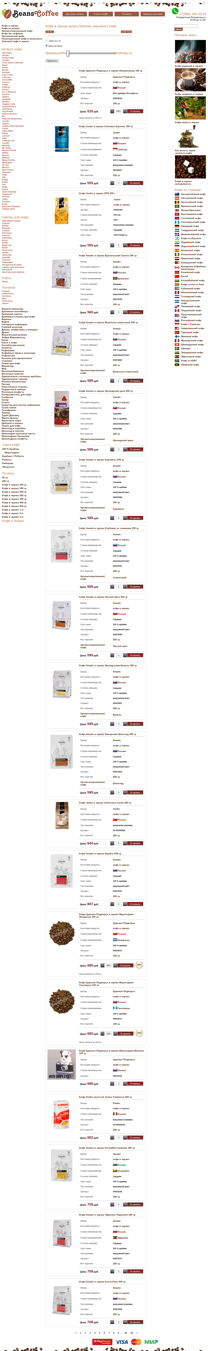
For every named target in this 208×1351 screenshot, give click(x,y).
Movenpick (7, 162)
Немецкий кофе (190, 226)
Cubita (5, 84)
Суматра (122, 149)
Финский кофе (189, 336)
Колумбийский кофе (193, 280)
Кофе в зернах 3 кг (13, 517)
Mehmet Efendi (9, 150)
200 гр (116, 304)
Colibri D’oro (8, 294)
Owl (4, 177)
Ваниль (117, 715)
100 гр (116, 103)
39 (131, 1333)
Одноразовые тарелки (15, 379)
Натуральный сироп (12, 265)
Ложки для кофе (11, 363)
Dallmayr (6, 87)
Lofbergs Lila (8, 141)
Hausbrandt (7, 111)
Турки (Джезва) (10, 415)
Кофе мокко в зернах (187, 122)
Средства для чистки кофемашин (21, 405)
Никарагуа (123, 940)
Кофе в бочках (13, 521)
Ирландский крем (123, 440)
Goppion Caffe (8, 104)
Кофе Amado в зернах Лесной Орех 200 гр (103, 597)
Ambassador (8, 58)
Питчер (6, 384)
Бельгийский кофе (192, 202)
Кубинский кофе (190, 288)
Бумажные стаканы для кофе (18, 316)
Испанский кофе (190, 250)
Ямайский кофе (190, 364)
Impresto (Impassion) (12, 119)
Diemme (6, 94)
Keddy (5, 243)
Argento (6, 223)
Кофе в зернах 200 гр (14, 492)
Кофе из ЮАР (189, 360)
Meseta (5, 155)
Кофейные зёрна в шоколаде (18, 353)
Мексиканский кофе (192, 292)
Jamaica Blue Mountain (13, 126)
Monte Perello (8, 160)
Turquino (6, 201)
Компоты (7, 347)
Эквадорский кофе (192, 352)
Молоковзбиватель (13, 371)
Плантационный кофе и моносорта (22, 38)
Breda (5, 67)
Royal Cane (7, 250)
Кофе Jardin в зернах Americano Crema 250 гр (105, 802)
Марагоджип (12, 452)
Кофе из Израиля (191, 238)
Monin (5, 248)
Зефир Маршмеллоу (13, 337)
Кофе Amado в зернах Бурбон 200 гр (100, 853)
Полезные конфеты (13, 392)
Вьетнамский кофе (192, 214)
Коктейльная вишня (13, 345)
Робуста (7, 459)
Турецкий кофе (190, 332)
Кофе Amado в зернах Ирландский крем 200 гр (106, 391)
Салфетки (7, 397)
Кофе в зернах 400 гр (14, 502)
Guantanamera (9, 106)
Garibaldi (6, 99)
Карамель (118, 509)
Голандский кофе (191, 296)
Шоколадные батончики (15, 436)
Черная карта (8, 209)
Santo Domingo (9, 192)
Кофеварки (8, 350)
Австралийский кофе (193, 194)
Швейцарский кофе (192, 344)
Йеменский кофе (190, 258)
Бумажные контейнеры (15, 311)
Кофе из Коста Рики (192, 284)
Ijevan (5, 240)
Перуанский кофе (191, 310)
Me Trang (6, 148)
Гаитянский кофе (191, 218)
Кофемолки (8, 355)
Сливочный (119, 577)
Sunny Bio (7, 255)
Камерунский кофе (192, 262)
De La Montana (9, 92)
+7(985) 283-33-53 (192, 14)
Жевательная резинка (14, 334)
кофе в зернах (121, 82)
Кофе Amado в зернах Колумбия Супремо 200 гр (107, 1148)
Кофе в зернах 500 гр (14, 506)
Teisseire (6, 260)
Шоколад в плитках (13, 431)
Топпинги (8, 287)
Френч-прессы (10, 418)
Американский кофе (192, 328)
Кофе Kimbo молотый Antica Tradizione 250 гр (105, 1097)
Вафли (5, 321)
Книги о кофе (9, 342)
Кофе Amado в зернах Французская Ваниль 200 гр (108, 665)
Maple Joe (7, 245)
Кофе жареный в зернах (189, 66)
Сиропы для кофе (15, 217)
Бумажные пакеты (12, 314)
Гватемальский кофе (193, 222)
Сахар (5, 399)
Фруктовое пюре (11, 420)
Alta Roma (7, 53)
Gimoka (5, 102)
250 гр (116, 175)
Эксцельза (8, 466)
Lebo (4, 138)
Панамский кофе (190, 306)
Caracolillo (7, 80)
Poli (4, 184)
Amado (5, 55)
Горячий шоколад (12, 327)
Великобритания (191, 210)
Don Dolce (7, 233)
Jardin (5, 128)
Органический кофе (13, 36)
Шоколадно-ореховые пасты (18, 433)
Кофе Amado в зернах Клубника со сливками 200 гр (109, 528)
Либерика (7, 463)
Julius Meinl (7, 131)
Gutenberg (7, 109)
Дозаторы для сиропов (13, 272)
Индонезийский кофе (193, 246)
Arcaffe (5, 60)
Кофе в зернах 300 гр (14, 499)
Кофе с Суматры (190, 324)
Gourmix (6, 235)
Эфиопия (122, 1237)
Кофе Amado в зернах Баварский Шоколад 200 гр (107, 734)
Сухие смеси (9, 407)
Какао (5, 340)
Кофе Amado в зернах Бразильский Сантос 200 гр (108, 255)
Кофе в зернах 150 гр (14, 488)
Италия (121, 1114)
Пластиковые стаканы (14, 386)
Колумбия (123, 1171)
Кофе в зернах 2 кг (13, 513)
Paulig (5, 179)
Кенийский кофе (190, 272)
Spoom (5, 252)
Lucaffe (5, 143)
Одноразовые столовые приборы (21, 376)
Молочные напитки (13, 373)
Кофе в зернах (10, 25)
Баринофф (7, 262)
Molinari (5, 158)
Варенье (6, 319)
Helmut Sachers (9, 114)
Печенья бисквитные (14, 381)
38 (126, 1333)
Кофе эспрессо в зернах (189, 94)
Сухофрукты (9, 410)
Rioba (4, 187)
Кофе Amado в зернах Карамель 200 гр (101, 459)
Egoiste (5, 97)
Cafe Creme (7, 75)
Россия (121, 87)
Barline (5, 226)
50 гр (5, 477)
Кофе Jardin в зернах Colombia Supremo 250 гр (106, 126)
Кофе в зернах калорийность (183, 182)
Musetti (5, 167)
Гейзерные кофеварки (14, 324)
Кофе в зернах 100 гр (14, 484)
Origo (4, 175)
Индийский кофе (190, 242)
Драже (5, 332)
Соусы (6, 278)
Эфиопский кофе (191, 356)
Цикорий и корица (12, 423)
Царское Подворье (11, 206)
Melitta (5, 153)
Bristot (5, 70)
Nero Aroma (7, 170)
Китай (184, 276)
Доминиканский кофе (193, 234)
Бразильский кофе (192, 206)
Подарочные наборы (14, 389)
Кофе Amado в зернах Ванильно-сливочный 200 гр (108, 322)
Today (5, 199)
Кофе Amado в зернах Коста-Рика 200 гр (102, 1281)
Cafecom (6, 77)
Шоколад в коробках (14, 428)
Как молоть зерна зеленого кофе (185, 151)
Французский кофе (192, 340)
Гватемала (123, 1008)
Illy (3, 116)
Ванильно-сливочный (125, 371)
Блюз (4, 204)
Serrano (6, 197)
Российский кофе (191, 320)
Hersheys (6, 296)
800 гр (5, 481)
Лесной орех (120, 646)
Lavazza (6, 136)
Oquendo (6, 172)
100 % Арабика (10, 449)
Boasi (4, 65)
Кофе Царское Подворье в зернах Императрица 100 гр (110, 70)
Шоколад (118, 783)
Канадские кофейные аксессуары (193, 267)
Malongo (6, 145)
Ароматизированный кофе (17, 31)
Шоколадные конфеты (15, 438)
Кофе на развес (11, 28)
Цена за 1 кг (54, 41)
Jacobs (5, 121)
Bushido (6, 72)
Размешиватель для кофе (16, 394)
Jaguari (5, 123)
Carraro (5, 82)
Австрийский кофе (192, 198)
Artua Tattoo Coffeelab (12, 63)
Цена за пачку (55, 46)
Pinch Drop (7, 301)
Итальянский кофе (192, 254)
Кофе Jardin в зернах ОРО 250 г (97, 193)
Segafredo (7, 194)
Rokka (5, 189)
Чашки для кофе (11, 425)
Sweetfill (6, 257)
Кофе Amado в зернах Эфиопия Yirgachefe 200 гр (107, 1214)
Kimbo (5, 133)
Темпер (6, 412)
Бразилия (123, 278)
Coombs (6, 230)
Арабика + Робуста (13, 456)
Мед (4, 368)
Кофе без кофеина (12, 33)
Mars (4, 298)
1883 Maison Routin (11, 221)
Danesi (5, 89)
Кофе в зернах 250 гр (14, 495)
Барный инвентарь (13, 308)
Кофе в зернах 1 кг (13, 509)
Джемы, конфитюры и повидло (20, 329)
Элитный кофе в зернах (15, 41)
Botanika (6, 228)
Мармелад (7, 366)
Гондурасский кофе (192, 230)
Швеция (185, 348)
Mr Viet (5, 165)
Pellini (5, 182)
